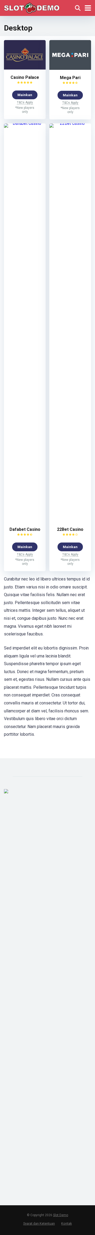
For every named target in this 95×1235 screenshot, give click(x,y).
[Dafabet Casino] (25, 123)
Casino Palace (25, 77)
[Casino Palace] (25, 68)
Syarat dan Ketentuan (39, 1223)
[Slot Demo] (31, 7)
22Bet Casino (70, 529)
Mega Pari (70, 77)
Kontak (66, 1223)
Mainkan (24, 95)
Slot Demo (60, 1215)
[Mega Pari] (70, 68)
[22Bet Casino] (70, 123)
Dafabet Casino (25, 529)
